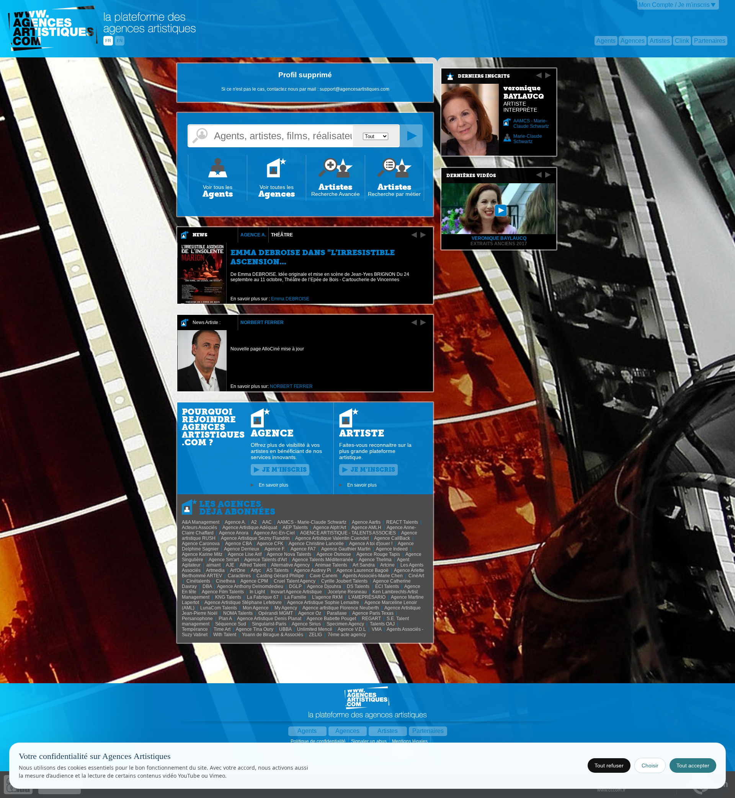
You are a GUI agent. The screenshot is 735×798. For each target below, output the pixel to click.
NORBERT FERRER (262, 322)
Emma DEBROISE (290, 298)
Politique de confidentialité (319, 741)
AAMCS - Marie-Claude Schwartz (531, 123)
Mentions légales (410, 741)
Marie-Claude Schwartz (527, 139)
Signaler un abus (369, 741)
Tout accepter (692, 765)
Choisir (650, 765)
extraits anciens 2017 (498, 243)
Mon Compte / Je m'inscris (674, 5)
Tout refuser (609, 765)
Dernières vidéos (471, 175)
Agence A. (253, 235)
